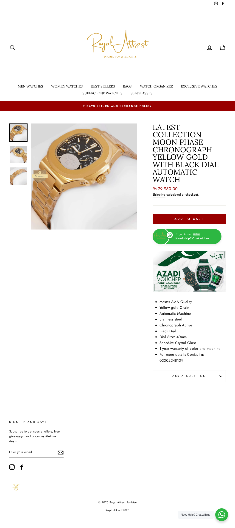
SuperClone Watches (102, 93)
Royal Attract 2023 (117, 510)
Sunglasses (142, 93)
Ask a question (189, 376)
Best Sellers (103, 86)
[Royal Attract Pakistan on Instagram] (12, 467)
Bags (127, 86)
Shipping (159, 194)
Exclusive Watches (199, 86)
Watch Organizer (156, 86)
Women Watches (67, 86)
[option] (117, 106)
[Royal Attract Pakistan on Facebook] (22, 467)
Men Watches (30, 86)
